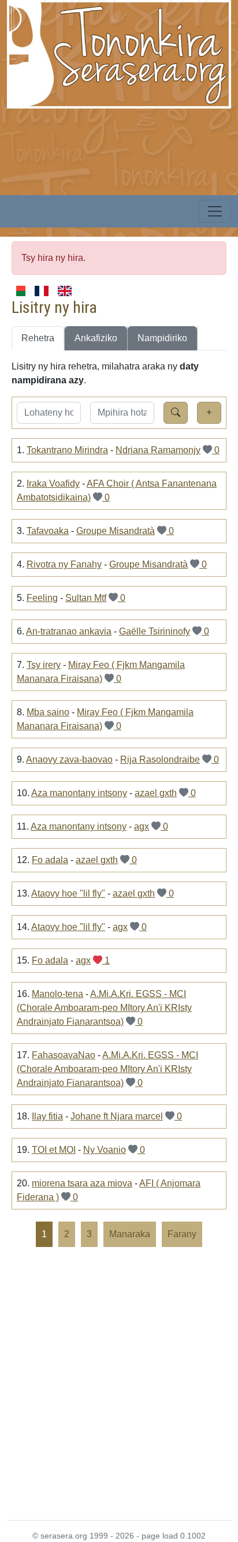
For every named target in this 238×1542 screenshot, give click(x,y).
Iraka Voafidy (53, 483)
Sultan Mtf (85, 598)
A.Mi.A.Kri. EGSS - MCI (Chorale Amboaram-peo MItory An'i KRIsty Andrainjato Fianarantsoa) (104, 1007)
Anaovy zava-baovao (69, 759)
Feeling (42, 598)
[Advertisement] (119, 1383)
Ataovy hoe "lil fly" (68, 893)
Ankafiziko (96, 338)
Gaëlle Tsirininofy (154, 631)
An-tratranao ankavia (68, 631)
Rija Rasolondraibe (160, 759)
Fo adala (50, 860)
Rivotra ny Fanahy (64, 564)
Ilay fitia (47, 1116)
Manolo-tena (57, 994)
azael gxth (156, 793)
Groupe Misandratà (115, 531)
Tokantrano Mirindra (67, 450)
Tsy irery (44, 665)
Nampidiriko (162, 338)
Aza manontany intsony (79, 793)
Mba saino (48, 712)
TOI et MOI (54, 1150)
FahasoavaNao (63, 1055)
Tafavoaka (48, 531)
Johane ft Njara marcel (116, 1116)
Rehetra (37, 338)
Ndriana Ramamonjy (158, 450)
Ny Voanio (104, 1150)
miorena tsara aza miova (82, 1183)
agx (141, 826)
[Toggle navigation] (215, 211)
